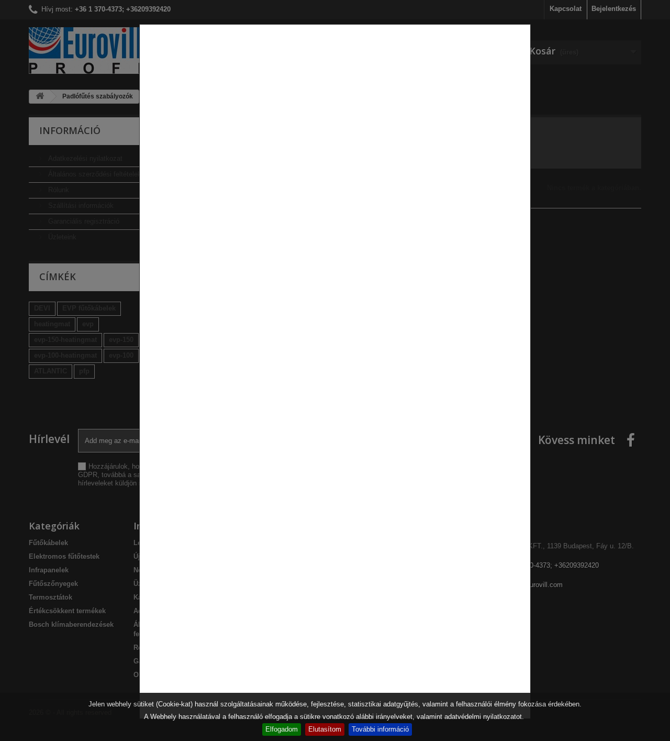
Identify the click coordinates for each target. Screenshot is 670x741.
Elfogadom (281, 729)
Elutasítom (324, 729)
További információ (380, 729)
